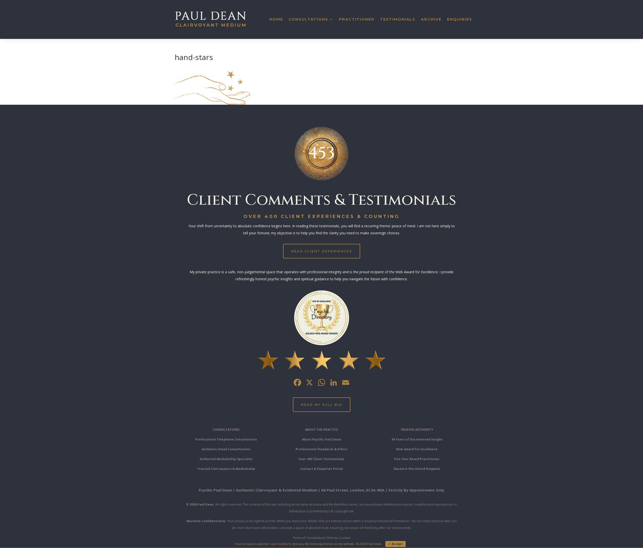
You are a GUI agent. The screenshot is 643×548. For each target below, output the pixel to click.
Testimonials (397, 19)
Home (276, 19)
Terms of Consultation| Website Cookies (322, 538)
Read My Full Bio (321, 405)
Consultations (308, 19)
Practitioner (356, 19)
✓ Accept (395, 544)
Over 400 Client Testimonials (321, 459)
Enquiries (459, 19)
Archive (431, 19)
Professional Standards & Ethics (321, 449)
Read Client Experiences (321, 251)
